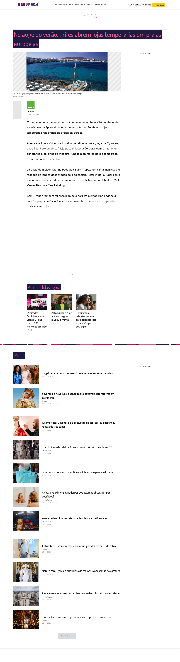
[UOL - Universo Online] (40, 5)
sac (130, 5)
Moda (90, 16)
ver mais (65, 636)
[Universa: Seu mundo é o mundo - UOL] (28, 5)
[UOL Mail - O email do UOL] (137, 4)
